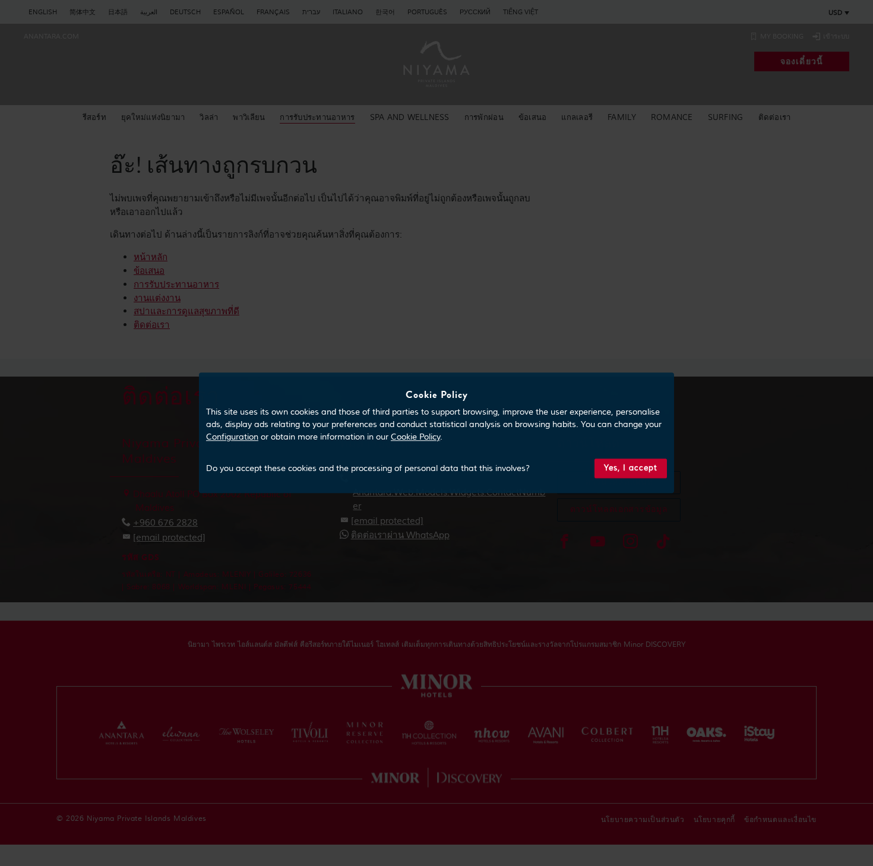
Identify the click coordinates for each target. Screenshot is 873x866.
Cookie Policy (415, 437)
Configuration (232, 437)
